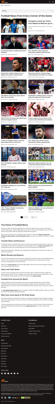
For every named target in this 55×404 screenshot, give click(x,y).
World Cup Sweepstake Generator (37, 326)
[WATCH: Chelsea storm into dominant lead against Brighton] (41, 176)
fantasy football (37, 276)
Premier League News (6, 345)
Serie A (28, 236)
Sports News (32, 328)
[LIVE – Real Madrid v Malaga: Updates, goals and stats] (14, 154)
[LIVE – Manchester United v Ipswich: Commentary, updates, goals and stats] (41, 132)
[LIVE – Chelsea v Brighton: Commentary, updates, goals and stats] (14, 199)
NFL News (3, 353)
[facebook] (2, 373)
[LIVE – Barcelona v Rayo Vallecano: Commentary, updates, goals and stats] (41, 42)
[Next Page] (36, 217)
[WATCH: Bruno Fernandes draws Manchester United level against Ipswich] (14, 109)
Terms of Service (5, 336)
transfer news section (44, 245)
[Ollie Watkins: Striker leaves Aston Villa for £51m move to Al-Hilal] (14, 87)
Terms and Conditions (6, 333)
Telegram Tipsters (33, 333)
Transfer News (32, 323)
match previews (12, 264)
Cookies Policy (4, 331)
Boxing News (4, 356)
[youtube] (11, 373)
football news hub (30, 306)
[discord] (18, 373)
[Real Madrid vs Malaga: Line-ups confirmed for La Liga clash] (14, 176)
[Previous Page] (19, 217)
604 (33, 217)
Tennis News (4, 366)
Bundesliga (22, 236)
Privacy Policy (4, 328)
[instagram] (8, 373)
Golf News (3, 361)
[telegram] (14, 373)
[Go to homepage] (4, 2)
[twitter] (5, 373)
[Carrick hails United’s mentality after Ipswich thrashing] (14, 42)
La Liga (17, 236)
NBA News (3, 351)
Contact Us (3, 326)
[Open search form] (49, 2)
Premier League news (44, 234)
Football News (4, 343)
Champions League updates (8, 236)
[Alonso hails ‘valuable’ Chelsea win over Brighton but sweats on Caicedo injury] (14, 64)
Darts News (3, 358)
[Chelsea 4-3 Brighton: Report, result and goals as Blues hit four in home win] (14, 132)
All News (4, 10)
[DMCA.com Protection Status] (25, 398)
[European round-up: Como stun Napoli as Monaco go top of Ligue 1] (14, 26)
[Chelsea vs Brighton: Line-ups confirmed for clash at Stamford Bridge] (41, 199)
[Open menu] (53, 2)
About (2, 323)
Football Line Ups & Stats (34, 331)
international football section (10, 290)
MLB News (3, 363)
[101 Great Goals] (27, 380)
